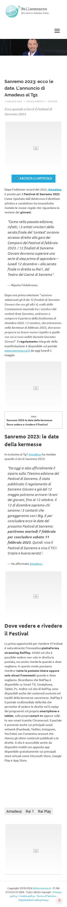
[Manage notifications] (59, 900)
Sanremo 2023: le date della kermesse (29, 420)
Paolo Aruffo (35, 101)
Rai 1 (30, 811)
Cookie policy (27, 896)
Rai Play (44, 811)
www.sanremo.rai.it (17, 350)
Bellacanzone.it (42, 888)
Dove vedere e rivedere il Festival (27, 424)
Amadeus (54, 189)
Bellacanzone (34, 9)
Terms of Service (46, 896)
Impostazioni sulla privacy (33, 899)
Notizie (52, 101)
